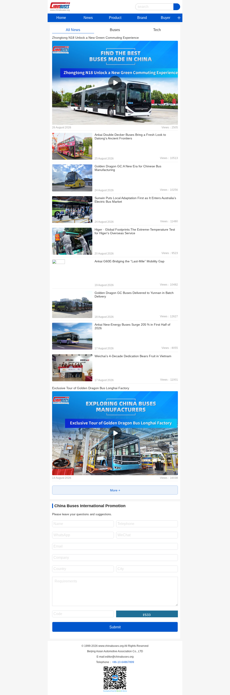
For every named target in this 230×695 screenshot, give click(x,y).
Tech (157, 30)
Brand (142, 18)
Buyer (165, 18)
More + (115, 490)
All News (73, 30)
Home (61, 18)
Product (115, 18)
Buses (115, 30)
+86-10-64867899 (123, 662)
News (88, 18)
